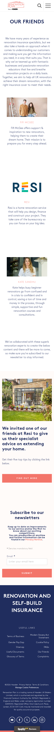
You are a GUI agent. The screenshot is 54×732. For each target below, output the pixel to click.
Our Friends (43, 652)
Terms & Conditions (40, 685)
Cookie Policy (42, 642)
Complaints (43, 657)
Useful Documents (15, 652)
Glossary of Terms (15, 657)
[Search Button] (39, 5)
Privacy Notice (33, 540)
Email (11, 556)
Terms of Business (15, 636)
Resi (27, 202)
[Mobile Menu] (48, 5)
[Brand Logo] (16, 6)
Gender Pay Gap (16, 642)
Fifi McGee (27, 122)
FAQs (46, 647)
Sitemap (20, 647)
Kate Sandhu (27, 282)
